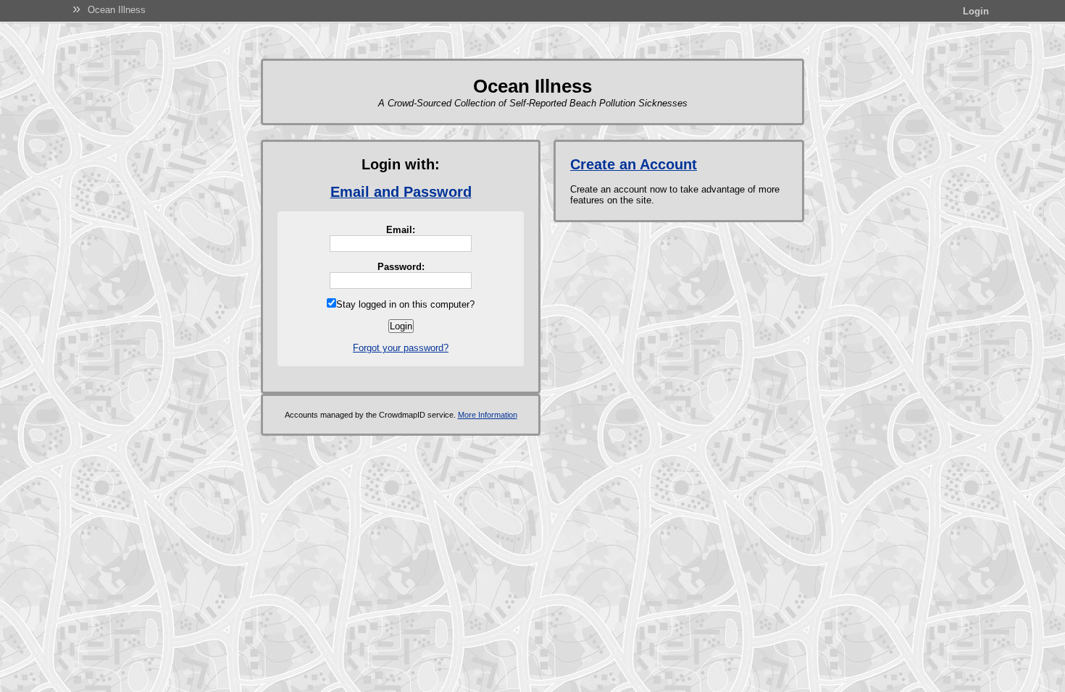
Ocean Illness (117, 9)
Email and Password (401, 192)
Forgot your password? (400, 347)
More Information (487, 414)
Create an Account (633, 164)
